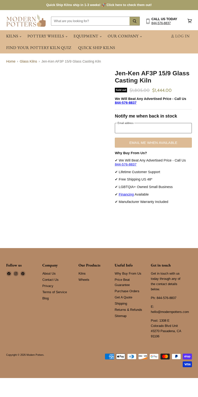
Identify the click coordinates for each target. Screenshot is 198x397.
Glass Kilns (28, 61)
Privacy (47, 286)
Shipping (121, 303)
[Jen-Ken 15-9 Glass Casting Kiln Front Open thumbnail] (12, 79)
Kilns (12, 36)
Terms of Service (54, 292)
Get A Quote (123, 297)
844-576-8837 (161, 23)
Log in (182, 36)
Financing (126, 194)
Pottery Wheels (46, 36)
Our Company (124, 36)
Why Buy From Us (128, 273)
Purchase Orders (127, 291)
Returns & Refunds (128, 310)
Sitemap (120, 316)
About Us (49, 273)
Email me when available (153, 143)
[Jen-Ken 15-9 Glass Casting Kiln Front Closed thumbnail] (25, 79)
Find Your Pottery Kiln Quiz (38, 47)
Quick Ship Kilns (96, 47)
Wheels (84, 280)
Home (10, 61)
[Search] (135, 21)
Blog (45, 298)
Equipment (86, 36)
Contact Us (50, 280)
